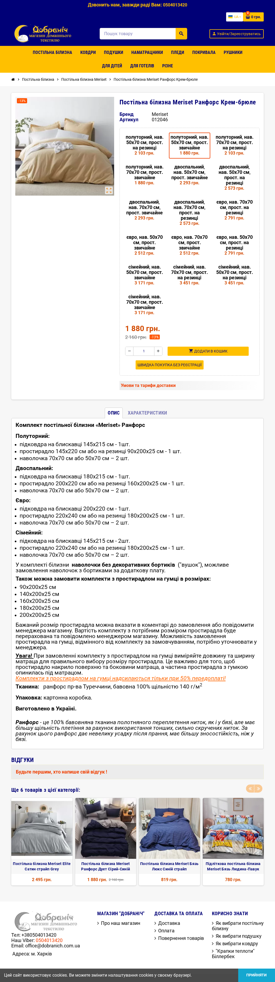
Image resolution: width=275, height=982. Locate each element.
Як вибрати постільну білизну (238, 925)
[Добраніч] (44, 33)
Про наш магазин (120, 923)
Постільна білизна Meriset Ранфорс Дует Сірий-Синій (105, 866)
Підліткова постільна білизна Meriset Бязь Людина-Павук (233, 866)
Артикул (129, 119)
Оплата (166, 930)
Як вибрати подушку (239, 936)
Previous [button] (250, 789)
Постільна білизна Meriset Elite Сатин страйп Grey (42, 866)
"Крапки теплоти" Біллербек (233, 953)
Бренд (126, 114)
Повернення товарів (181, 938)
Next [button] (258, 789)
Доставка (169, 923)
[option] (42, 842)
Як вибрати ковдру (237, 943)
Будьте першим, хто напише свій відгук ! (61, 772)
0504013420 (49, 940)
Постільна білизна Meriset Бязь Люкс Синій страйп (169, 866)
